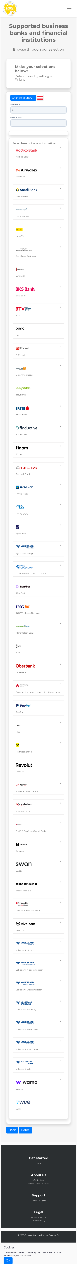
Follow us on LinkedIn (38, 1183)
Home (25, 1130)
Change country (22, 97)
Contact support (38, 1200)
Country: (15, 105)
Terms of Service (38, 1217)
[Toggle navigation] (69, 8)
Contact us (38, 1180)
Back (12, 1130)
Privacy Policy (38, 1220)
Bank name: (16, 118)
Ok (8, 1260)
